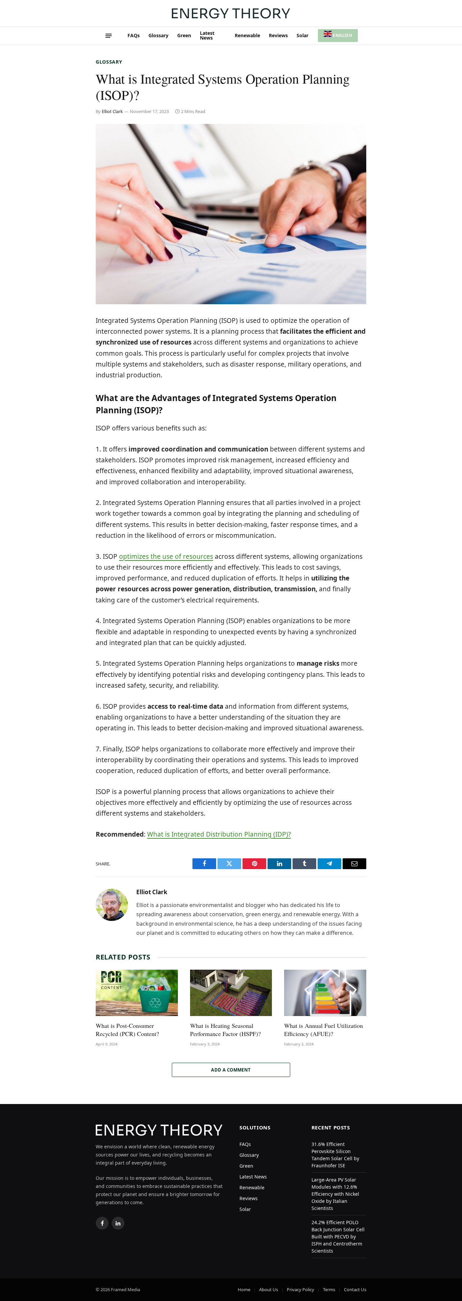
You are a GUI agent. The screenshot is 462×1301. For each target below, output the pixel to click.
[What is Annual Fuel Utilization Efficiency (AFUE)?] (325, 993)
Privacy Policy (300, 1289)
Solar (302, 35)
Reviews (278, 35)
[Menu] (109, 35)
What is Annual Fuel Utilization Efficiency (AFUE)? (323, 1029)
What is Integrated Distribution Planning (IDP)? (219, 834)
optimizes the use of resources (166, 556)
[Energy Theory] (231, 13)
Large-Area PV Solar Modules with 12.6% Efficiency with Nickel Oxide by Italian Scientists (335, 1193)
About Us (268, 1289)
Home (244, 1289)
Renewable (247, 35)
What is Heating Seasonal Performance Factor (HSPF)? (225, 1029)
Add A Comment (231, 1070)
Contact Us (355, 1289)
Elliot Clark (112, 111)
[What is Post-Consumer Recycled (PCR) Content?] (137, 993)
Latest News (207, 35)
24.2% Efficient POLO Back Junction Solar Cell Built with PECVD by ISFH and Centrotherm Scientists (338, 1236)
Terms (329, 1289)
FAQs (134, 35)
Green (184, 35)
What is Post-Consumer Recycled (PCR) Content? (127, 1029)
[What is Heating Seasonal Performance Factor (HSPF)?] (231, 993)
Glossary (158, 35)
